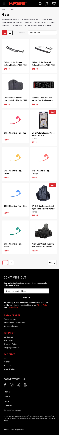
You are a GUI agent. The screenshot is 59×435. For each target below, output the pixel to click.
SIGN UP (26, 297)
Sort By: (22, 32)
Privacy (7, 396)
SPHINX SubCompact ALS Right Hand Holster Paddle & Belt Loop (43, 207)
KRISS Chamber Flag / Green (13, 245)
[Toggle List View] (10, 32)
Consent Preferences (12, 410)
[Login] (47, 4)
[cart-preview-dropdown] (53, 3)
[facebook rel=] (5, 384)
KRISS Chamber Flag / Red (15, 133)
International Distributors (14, 322)
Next (51, 263)
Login (6, 358)
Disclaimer (8, 405)
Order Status (9, 369)
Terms (6, 401)
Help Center (9, 340)
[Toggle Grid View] (4, 32)
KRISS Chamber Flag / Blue (15, 206)
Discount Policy (10, 344)
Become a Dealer (11, 326)
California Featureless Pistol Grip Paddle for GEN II (15, 99)
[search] (40, 4)
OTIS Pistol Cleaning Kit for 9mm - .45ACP (43, 134)
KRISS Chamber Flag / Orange (41, 172)
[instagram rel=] (11, 384)
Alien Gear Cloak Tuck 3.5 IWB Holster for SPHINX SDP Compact (43, 245)
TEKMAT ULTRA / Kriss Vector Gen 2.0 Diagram (42, 98)
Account (7, 365)
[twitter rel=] (18, 384)
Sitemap (7, 392)
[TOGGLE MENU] (4, 4)
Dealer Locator (10, 319)
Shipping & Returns (11, 347)
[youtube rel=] (25, 384)
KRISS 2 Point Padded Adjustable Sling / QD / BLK (43, 63)
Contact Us (8, 337)
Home (4, 10)
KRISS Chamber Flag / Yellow (13, 172)
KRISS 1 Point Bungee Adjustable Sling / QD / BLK (15, 63)
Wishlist (7, 362)
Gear (11, 10)
